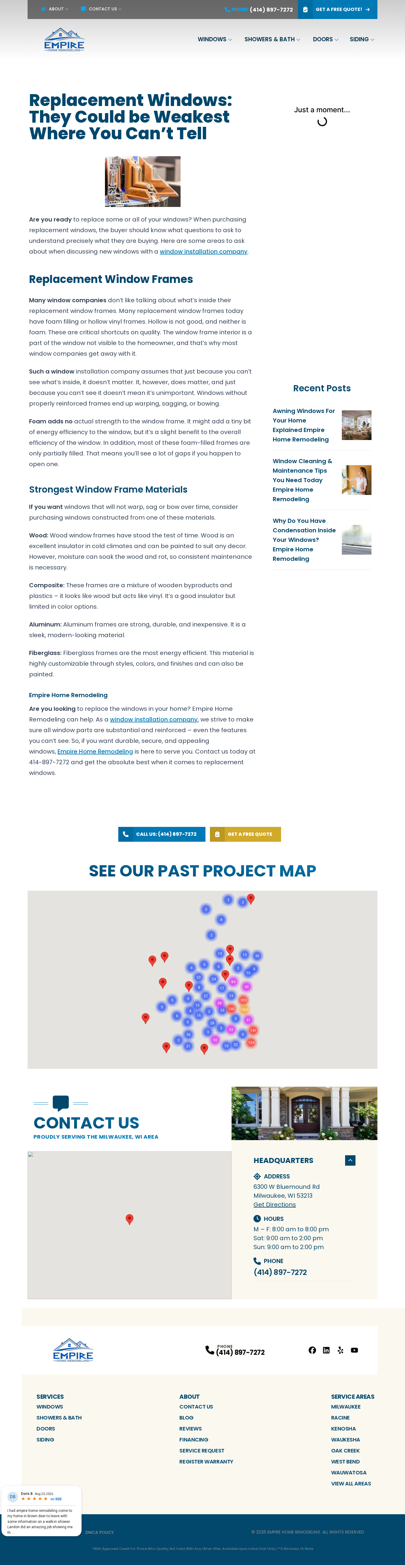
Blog (186, 1417)
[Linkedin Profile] (326, 1350)
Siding (359, 39)
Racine (340, 1417)
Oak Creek (345, 1450)
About (56, 9)
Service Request (201, 1450)
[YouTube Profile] (354, 1350)
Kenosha (343, 1428)
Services (50, 1396)
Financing (193, 1439)
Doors (323, 39)
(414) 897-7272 (280, 1272)
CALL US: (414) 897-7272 (166, 834)
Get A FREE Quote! (339, 9)
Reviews (190, 1428)
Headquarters (283, 1160)
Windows (212, 39)
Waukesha (345, 1439)
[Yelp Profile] (340, 1350)
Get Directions (274, 1204)
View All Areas (351, 1483)
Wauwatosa (349, 1472)
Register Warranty (206, 1461)
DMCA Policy (99, 1532)
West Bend (345, 1461)
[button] (145, 1018)
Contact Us (103, 9)
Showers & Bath (270, 39)
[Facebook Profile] (312, 1350)
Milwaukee (346, 1406)
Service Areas (353, 1396)
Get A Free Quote (250, 834)
